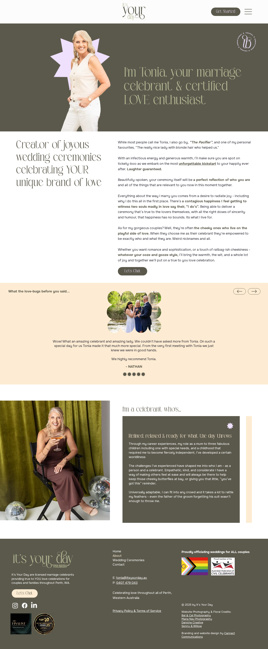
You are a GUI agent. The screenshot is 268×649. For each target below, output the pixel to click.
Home (117, 551)
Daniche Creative (192, 622)
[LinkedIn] (34, 605)
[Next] (254, 291)
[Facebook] (24, 605)
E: (114, 578)
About (117, 556)
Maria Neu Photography (197, 619)
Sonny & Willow (192, 626)
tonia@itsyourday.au (131, 578)
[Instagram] (15, 605)
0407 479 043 (127, 583)
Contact (119, 564)
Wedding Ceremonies (128, 560)
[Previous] (239, 291)
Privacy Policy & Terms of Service (137, 611)
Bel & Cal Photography (196, 615)
